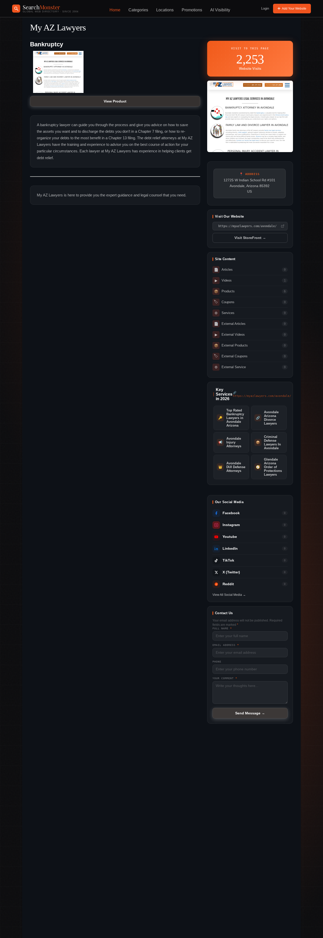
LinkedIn (230, 548)
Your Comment (224, 678)
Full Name (222, 628)
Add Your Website (294, 8)
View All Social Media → (229, 595)
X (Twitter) (231, 572)
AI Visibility (220, 10)
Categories (138, 10)
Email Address (225, 645)
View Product (115, 101)
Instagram (231, 525)
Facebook (231, 513)
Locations (165, 10)
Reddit (228, 584)
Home (115, 10)
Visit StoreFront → (250, 238)
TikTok (228, 560)
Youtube (230, 537)
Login (265, 8)
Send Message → (250, 713)
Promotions (192, 10)
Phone (216, 661)
